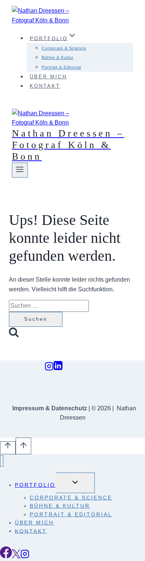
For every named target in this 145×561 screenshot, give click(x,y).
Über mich (48, 76)
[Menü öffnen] (20, 170)
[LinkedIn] (58, 368)
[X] (16, 556)
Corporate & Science (64, 48)
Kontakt (45, 86)
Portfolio (35, 485)
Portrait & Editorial (61, 67)
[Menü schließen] (1, 461)
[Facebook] (6, 556)
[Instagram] (49, 368)
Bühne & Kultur (58, 57)
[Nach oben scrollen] (8, 447)
